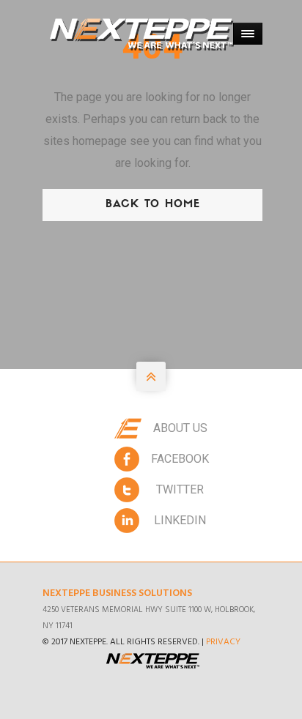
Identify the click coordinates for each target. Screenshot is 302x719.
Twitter (180, 489)
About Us (180, 428)
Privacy (223, 642)
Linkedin (180, 520)
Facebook (180, 459)
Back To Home (153, 204)
